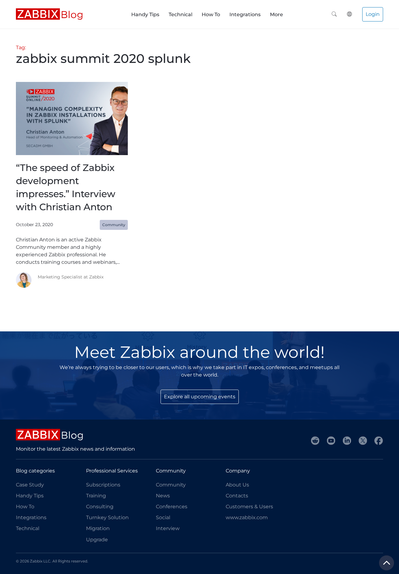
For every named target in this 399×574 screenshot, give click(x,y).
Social (163, 517)
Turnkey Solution (107, 517)
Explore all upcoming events (199, 397)
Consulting (99, 507)
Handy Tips (145, 14)
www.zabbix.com (247, 517)
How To (211, 14)
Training (96, 496)
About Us (237, 485)
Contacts (237, 496)
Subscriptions (103, 485)
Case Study (30, 485)
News (163, 496)
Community (171, 485)
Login (373, 14)
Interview (168, 528)
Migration (98, 528)
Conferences (171, 507)
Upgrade (97, 540)
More (276, 14)
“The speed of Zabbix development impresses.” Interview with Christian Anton (65, 187)
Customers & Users (249, 507)
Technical (180, 14)
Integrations (245, 14)
